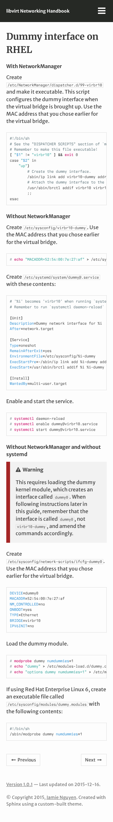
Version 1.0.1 (19, 784)
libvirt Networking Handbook (37, 11)
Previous (26, 760)
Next (90, 760)
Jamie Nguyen (61, 797)
